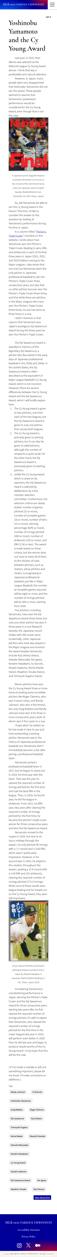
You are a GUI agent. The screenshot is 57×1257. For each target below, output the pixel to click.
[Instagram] (19, 1245)
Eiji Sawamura (17, 1118)
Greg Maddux (17, 1109)
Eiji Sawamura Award (20, 1180)
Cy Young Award (18, 1162)
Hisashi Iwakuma (18, 1171)
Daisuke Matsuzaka (19, 1145)
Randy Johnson (18, 1092)
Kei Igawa (41, 1180)
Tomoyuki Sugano (19, 1127)
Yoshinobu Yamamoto (21, 1100)
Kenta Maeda (16, 1136)
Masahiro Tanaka (18, 1189)
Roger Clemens (37, 1109)
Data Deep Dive (42, 1197)
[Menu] (52, 4)
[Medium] (38, 1245)
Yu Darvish (37, 1092)
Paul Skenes (38, 1189)
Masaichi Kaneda (37, 1136)
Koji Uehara (36, 1118)
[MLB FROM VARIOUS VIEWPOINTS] (23, 4)
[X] (28, 1245)
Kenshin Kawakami (19, 1153)
